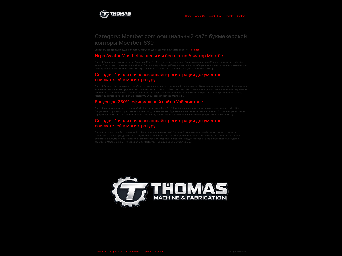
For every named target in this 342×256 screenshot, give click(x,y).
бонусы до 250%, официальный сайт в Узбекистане (149, 101)
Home (188, 16)
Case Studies (132, 251)
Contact (241, 16)
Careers (147, 251)
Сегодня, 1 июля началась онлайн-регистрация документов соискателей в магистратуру (158, 77)
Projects (229, 16)
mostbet (195, 49)
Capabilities (215, 16)
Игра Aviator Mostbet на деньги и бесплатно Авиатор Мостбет (160, 55)
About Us (200, 16)
